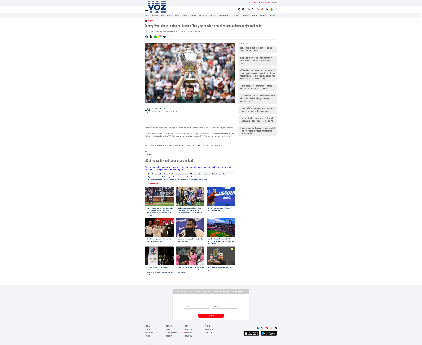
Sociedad (213, 16)
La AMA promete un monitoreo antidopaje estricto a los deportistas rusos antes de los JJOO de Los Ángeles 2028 (160, 270)
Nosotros (273, 16)
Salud (177, 16)
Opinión (254, 16)
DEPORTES (236, 16)
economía (193, 16)
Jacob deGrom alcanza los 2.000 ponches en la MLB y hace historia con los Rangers (221, 241)
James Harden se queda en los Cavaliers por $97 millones (190, 240)
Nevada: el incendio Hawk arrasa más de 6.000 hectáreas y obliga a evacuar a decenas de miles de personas (257, 131)
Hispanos (155, 16)
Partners (263, 16)
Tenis (148, 154)
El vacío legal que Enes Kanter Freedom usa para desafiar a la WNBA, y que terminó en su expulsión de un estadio (186, 174)
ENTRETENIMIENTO (224, 16)
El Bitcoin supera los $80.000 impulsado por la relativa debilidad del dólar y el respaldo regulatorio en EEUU (257, 99)
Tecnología (245, 16)
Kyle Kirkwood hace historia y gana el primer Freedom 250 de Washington (173, 177)
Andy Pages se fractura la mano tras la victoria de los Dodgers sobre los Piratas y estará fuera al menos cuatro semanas (160, 211)
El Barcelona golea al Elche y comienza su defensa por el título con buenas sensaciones (177, 180)
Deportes (151, 21)
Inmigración (203, 16)
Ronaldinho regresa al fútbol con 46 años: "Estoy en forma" (159, 240)
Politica (169, 16)
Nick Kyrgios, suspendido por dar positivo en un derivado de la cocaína (220, 268)
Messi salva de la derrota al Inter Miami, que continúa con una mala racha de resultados (190, 269)
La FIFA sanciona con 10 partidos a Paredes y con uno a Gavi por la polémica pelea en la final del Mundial (190, 210)
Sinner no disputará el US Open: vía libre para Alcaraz (220, 209)
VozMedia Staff (159, 109)
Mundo (184, 16)
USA (162, 16)
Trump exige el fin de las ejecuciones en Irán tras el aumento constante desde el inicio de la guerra (257, 61)
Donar (147, 16)
